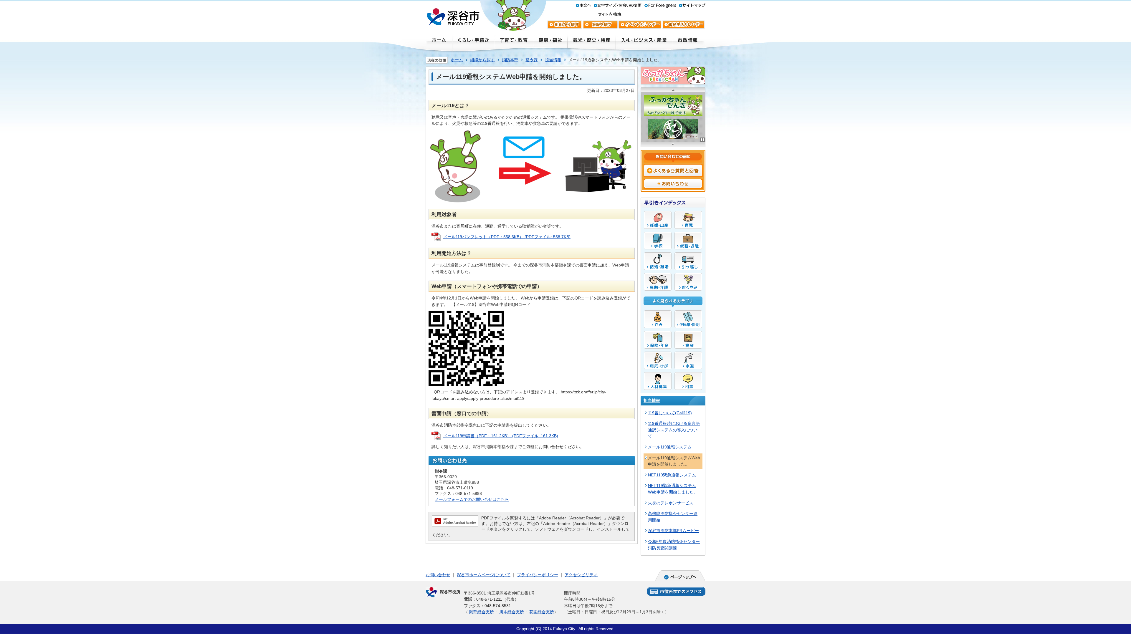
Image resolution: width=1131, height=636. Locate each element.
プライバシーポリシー (537, 574)
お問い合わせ (438, 574)
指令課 (531, 59)
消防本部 (510, 59)
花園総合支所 (541, 612)
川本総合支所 (511, 612)
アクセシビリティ (581, 574)
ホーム (457, 59)
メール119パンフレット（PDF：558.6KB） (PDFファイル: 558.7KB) (507, 236)
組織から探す (482, 59)
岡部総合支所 (481, 612)
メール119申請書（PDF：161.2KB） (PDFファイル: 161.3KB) (500, 435)
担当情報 (553, 59)
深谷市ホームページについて (483, 574)
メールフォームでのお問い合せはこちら (472, 499)
